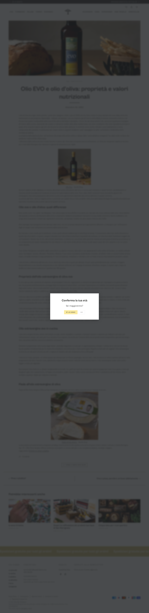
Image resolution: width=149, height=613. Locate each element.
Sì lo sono (70, 312)
